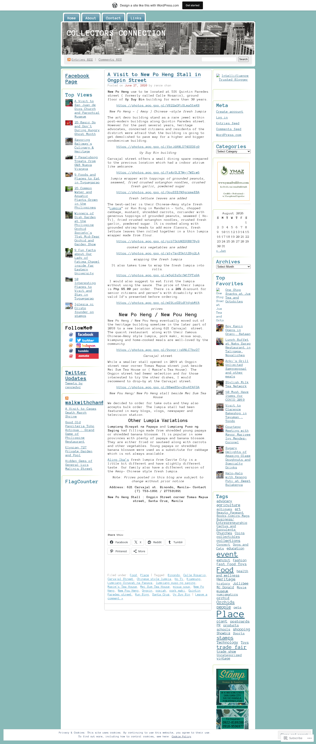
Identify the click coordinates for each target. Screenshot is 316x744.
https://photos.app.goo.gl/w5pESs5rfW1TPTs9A (158, 275)
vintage (223, 658)
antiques (224, 509)
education (235, 548)
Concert (223, 544)
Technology (227, 642)
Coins (240, 533)
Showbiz (223, 633)
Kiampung (194, 579)
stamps (225, 637)
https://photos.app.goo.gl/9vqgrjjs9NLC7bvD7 (158, 349)
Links (136, 18)
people (224, 607)
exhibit (223, 560)
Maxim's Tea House (122, 586)
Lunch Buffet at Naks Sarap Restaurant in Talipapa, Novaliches (238, 347)
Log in (222, 117)
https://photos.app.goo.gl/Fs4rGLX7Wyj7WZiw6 (158, 172)
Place (144, 575)
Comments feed (228, 129)
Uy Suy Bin (181, 594)
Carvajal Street (120, 579)
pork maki (177, 590)
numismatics (227, 594)
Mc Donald (225, 587)
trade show (226, 651)
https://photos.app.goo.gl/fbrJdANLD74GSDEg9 (158, 146)
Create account (229, 111)
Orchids (226, 602)
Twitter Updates (75, 375)
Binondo (174, 575)
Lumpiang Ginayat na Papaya (130, 582)
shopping (241, 629)
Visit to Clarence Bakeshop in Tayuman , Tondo (236, 413)
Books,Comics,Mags (233, 515)
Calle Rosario (194, 575)
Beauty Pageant (230, 512)
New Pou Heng (128, 590)
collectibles (228, 536)
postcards (240, 621)
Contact (113, 18)
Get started (192, 5)
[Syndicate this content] (66, 398)
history (223, 583)
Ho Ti (179, 579)
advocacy (224, 501)
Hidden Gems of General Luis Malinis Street (78, 464)
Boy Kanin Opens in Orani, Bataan (238, 330)
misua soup (181, 586)
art (238, 509)
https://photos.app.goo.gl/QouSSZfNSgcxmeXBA (158, 192)
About (91, 18)
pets (237, 607)
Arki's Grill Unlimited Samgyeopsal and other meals (237, 368)
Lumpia (115, 208)
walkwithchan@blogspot (97, 402)
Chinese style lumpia (154, 579)
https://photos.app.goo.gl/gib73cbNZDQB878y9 (158, 241)
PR (219, 625)
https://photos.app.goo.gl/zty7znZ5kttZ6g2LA (158, 253)
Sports (239, 633)
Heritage (226, 579)
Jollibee (241, 583)
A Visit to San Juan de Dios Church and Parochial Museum (87, 108)
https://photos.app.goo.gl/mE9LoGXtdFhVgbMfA (158, 302)
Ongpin (147, 590)
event (227, 554)
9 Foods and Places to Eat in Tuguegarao (87, 178)
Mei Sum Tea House (155, 586)
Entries (82, 59)
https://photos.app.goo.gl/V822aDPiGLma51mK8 (158, 105)
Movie (242, 587)
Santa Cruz (161, 594)
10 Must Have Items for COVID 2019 (237, 395)
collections (228, 541)
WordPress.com (228, 135)
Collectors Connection (116, 33)
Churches (224, 533)
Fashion (240, 560)
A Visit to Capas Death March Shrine (80, 412)
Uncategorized (229, 655)
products (231, 625)
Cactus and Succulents (226, 527)
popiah (161, 590)
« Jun (221, 250)
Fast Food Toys (232, 564)
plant (222, 621)
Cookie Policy (181, 736)
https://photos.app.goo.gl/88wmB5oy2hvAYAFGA (158, 387)
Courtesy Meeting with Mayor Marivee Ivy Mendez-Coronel (238, 434)
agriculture (228, 505)
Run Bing (142, 594)
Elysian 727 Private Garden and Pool (78, 451)
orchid (223, 598)
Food (133, 575)
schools (223, 629)
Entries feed (227, 123)
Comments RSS (110, 59)
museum (222, 591)
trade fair (232, 647)
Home (71, 18)
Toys (245, 642)
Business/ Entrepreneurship (231, 521)
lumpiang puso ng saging (175, 582)
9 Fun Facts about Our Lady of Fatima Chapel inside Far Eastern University (87, 261)
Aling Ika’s (118, 459)
